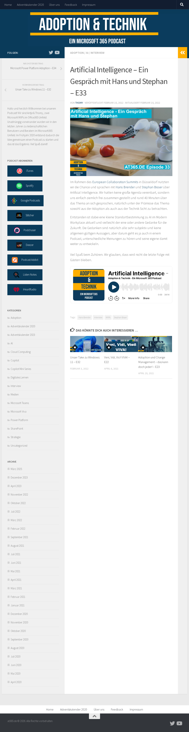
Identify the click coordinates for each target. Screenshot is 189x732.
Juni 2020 (16, 665)
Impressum (88, 4)
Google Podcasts (30, 200)
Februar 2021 (18, 597)
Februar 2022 (18, 528)
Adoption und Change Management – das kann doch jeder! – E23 (153, 362)
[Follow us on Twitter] (51, 52)
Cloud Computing (21, 352)
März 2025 (16, 469)
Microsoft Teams (20, 403)
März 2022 (16, 520)
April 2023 (16, 486)
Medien (15, 394)
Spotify (30, 185)
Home (8, 4)
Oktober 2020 (18, 631)
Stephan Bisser (152, 187)
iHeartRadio (29, 289)
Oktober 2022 (18, 503)
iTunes (29, 170)
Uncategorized (19, 445)
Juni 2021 (16, 562)
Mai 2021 (15, 571)
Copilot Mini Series (21, 369)
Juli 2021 (15, 554)
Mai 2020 (15, 673)
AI (87, 52)
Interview (97, 52)
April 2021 (16, 580)
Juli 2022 (15, 511)
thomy (79, 102)
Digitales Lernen (19, 377)
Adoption (77, 52)
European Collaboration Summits (115, 182)
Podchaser (30, 230)
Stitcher (30, 215)
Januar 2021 (18, 605)
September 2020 (19, 639)
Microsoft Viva (18, 411)
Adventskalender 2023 (23, 335)
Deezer (30, 244)
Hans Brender (125, 187)
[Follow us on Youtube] (57, 52)
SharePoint (17, 428)
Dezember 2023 (19, 477)
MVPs (108, 317)
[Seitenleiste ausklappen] (182, 52)
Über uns (54, 4)
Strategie (15, 437)
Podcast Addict (29, 259)
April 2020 (16, 682)
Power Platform (19, 420)
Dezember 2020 (19, 614)
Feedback (71, 4)
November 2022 (19, 494)
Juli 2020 (15, 656)
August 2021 (17, 545)
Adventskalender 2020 (30, 4)
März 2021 (16, 588)
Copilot (15, 360)
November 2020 (19, 622)
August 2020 (17, 648)
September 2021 (19, 537)
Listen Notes (30, 274)
